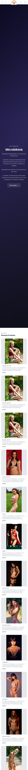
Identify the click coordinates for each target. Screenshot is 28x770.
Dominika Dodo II (6, 736)
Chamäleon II (5, 662)
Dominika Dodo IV (6, 477)
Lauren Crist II (5, 588)
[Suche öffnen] (5, 2)
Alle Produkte (13, 185)
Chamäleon (4, 699)
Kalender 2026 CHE (6, 365)
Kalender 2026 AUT (6, 403)
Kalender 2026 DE (6, 440)
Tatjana (4, 551)
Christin (4, 514)
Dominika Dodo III (6, 625)
